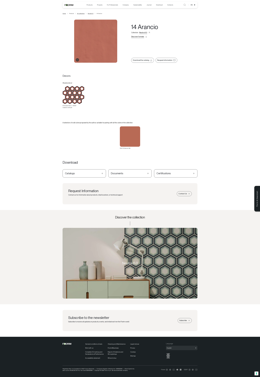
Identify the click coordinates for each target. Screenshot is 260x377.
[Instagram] (167, 369)
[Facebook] (177, 369)
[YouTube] (174, 369)
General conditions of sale (93, 344)
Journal (149, 5)
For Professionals (112, 5)
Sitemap (133, 356)
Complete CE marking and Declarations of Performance (94, 353)
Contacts (170, 5)
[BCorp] (168, 359)
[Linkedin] (180, 369)
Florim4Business (113, 348)
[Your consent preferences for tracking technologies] (256, 373)
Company (126, 5)
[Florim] (69, 5)
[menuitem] (90, 4)
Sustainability (137, 5)
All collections (80, 13)
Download (159, 5)
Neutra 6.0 (90, 13)
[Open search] (184, 5)
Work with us (89, 348)
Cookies (133, 352)
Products (90, 5)
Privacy (132, 348)
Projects (99, 5)
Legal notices (134, 344)
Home (64, 13)
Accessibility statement (92, 358)
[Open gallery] (77, 59)
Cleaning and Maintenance (116, 344)
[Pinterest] (170, 369)
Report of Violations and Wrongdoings (115, 353)
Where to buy (112, 358)
